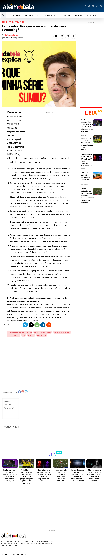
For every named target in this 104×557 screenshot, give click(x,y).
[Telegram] (89, 6)
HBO (23, 335)
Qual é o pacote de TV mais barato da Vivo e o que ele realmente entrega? (9, 475)
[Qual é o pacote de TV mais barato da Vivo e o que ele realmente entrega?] (97, 123)
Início (4, 22)
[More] (73, 36)
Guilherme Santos (12, 35)
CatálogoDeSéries (62, 332)
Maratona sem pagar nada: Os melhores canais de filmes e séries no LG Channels (94, 475)
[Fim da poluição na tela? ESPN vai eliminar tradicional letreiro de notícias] (97, 191)
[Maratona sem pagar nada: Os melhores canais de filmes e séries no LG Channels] (94, 463)
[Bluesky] (18, 555)
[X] (93, 6)
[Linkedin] (42, 324)
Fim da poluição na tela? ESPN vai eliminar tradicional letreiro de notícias (86, 196)
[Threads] (101, 6)
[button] (3, 15)
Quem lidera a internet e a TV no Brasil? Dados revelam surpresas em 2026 (43, 475)
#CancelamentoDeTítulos (19, 332)
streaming (41, 335)
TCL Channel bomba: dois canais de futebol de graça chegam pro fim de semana (87, 143)
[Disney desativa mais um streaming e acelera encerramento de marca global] (77, 463)
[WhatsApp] (97, 6)
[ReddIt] (48, 324)
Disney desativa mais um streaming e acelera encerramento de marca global (77, 475)
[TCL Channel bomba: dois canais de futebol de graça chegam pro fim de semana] (97, 139)
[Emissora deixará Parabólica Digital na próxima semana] (97, 175)
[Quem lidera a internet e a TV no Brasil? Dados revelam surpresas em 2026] (97, 157)
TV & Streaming (16, 22)
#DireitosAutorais (42, 332)
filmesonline (13, 335)
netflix (31, 335)
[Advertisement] (49, 132)
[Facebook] (85, 6)
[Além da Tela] (26, 6)
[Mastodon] (22, 555)
